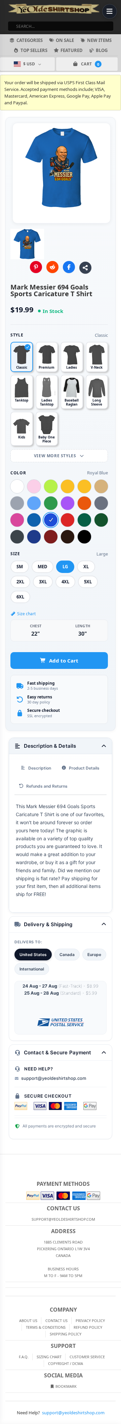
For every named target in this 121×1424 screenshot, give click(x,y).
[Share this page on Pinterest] (36, 267)
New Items (99, 40)
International (31, 968)
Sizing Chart (49, 1356)
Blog (102, 50)
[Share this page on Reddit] (52, 267)
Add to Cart (63, 660)
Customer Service (87, 1356)
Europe (94, 954)
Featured (72, 50)
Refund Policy (88, 1327)
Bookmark (65, 1386)
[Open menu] (109, 11)
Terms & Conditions (46, 1327)
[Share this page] (85, 268)
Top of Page (116, 1159)
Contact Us (56, 1320)
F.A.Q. (24, 1356)
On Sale (65, 40)
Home (4, 1159)
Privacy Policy (90, 1320)
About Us (28, 1320)
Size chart (26, 614)
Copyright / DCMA (65, 1363)
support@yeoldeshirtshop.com (53, 1078)
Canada (67, 954)
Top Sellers (34, 50)
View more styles (55, 456)
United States (33, 954)
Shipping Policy (65, 1333)
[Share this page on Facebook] (69, 267)
